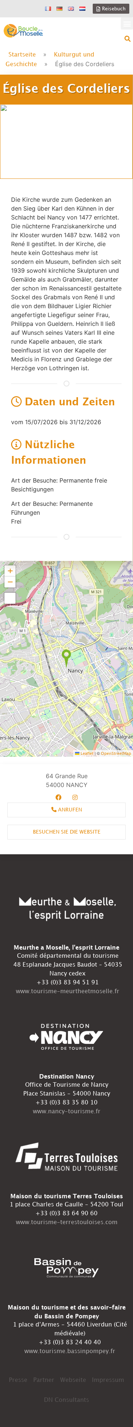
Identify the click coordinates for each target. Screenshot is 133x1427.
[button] (127, 23)
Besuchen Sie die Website (66, 832)
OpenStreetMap (116, 754)
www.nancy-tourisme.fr (66, 1111)
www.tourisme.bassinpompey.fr (69, 1351)
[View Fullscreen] (10, 598)
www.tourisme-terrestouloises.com (66, 1222)
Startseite (22, 55)
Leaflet (86, 754)
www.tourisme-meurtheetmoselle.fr (67, 991)
